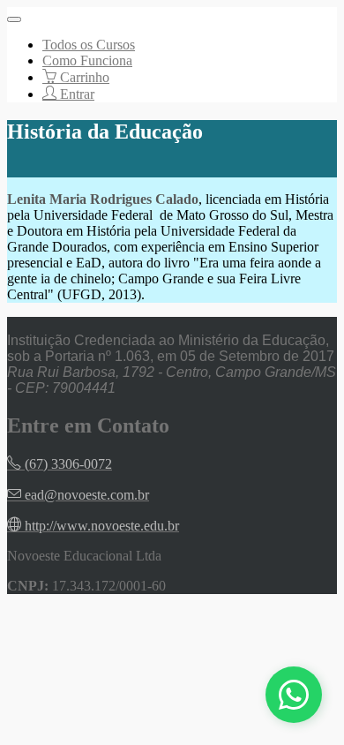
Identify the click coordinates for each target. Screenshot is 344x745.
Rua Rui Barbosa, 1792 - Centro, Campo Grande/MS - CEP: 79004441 (171, 380)
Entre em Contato (88, 425)
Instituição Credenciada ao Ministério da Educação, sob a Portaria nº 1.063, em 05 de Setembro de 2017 (170, 348)
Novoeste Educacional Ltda (84, 555)
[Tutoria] (293, 694)
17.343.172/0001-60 (109, 585)
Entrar (75, 94)
